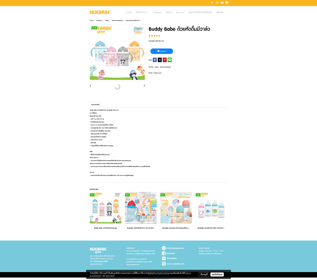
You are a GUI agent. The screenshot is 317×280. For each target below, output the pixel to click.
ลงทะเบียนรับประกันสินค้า (200, 12)
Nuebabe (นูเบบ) (157, 73)
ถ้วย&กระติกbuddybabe (165, 67)
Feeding (156, 67)
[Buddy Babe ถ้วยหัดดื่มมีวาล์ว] (117, 53)
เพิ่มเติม (220, 12)
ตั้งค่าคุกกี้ (204, 274)
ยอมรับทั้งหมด (217, 274)
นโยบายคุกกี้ (110, 276)
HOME (129, 12)
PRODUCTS (141, 12)
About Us (180, 12)
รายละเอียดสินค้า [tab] (95, 105)
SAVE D (168, 12)
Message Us (163, 51)
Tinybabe (157, 12)
